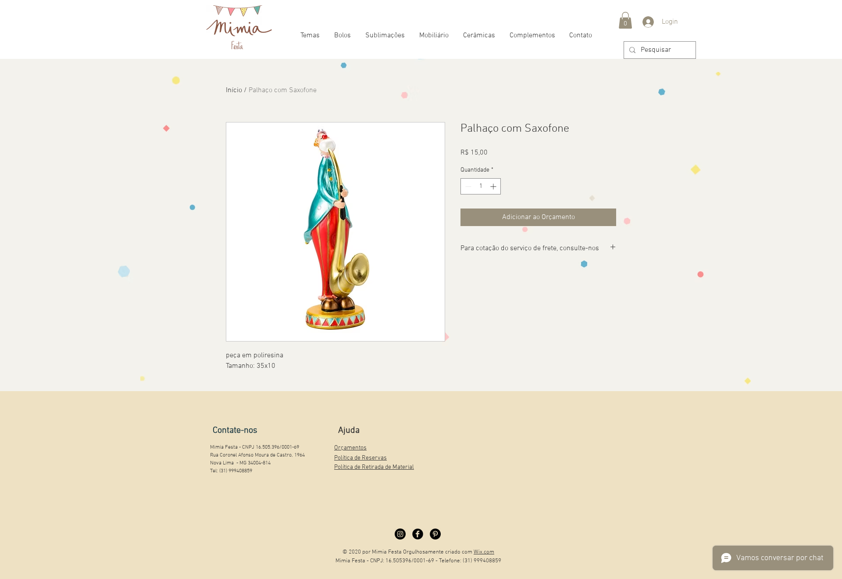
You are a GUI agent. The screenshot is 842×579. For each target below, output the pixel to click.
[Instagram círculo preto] (400, 534)
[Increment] (494, 186)
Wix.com (484, 552)
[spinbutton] (481, 186)
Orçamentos (350, 448)
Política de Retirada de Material (374, 467)
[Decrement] (467, 186)
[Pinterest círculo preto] (435, 534)
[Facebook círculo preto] (417, 534)
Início (234, 90)
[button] (625, 20)
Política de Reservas (360, 458)
